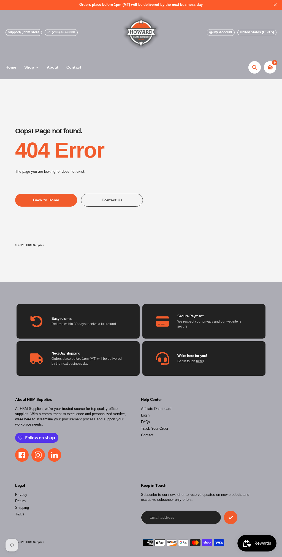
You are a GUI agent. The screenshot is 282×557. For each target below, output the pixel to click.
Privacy (21, 495)
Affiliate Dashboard (156, 409)
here (199, 361)
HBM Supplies (35, 245)
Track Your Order (154, 429)
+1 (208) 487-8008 (61, 32)
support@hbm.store (23, 32)
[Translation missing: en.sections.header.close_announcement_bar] (275, 4)
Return (20, 501)
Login (145, 415)
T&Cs (19, 514)
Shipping (22, 508)
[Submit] (230, 517)
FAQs (145, 422)
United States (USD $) (257, 32)
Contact (147, 435)
